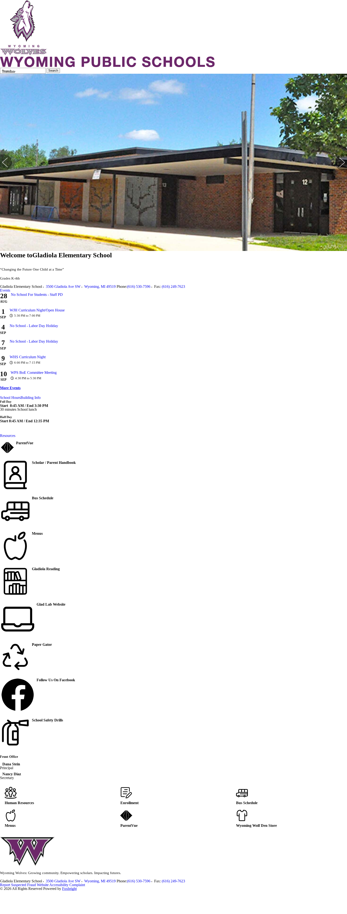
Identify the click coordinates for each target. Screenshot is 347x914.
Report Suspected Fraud (18, 885)
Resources (7, 436)
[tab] (5, 290)
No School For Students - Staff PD (37, 295)
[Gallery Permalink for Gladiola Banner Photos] (344, 76)
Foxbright (69, 889)
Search (53, 70)
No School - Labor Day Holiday (34, 326)
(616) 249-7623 (173, 287)
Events (5, 290)
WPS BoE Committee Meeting (34, 373)
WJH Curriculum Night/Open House (37, 310)
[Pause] (338, 76)
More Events (10, 388)
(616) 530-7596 (138, 287)
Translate (8, 71)
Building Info (31, 398)
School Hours (10, 398)
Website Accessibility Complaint (61, 885)
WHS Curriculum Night (28, 357)
